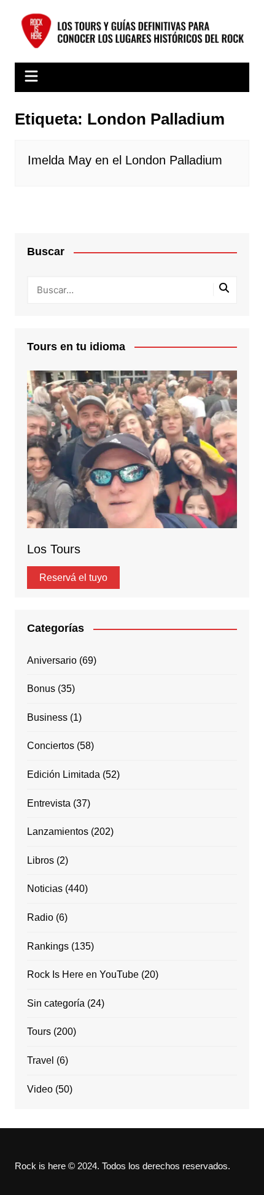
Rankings (48, 946)
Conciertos (50, 745)
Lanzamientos (57, 831)
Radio (40, 917)
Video (40, 1089)
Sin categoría (56, 1003)
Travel (40, 1060)
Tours (39, 1031)
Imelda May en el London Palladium (125, 160)
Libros (40, 860)
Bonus (41, 688)
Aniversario (52, 660)
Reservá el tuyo (73, 577)
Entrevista (49, 803)
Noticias (45, 888)
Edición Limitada (63, 774)
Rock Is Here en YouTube (83, 974)
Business (47, 717)
